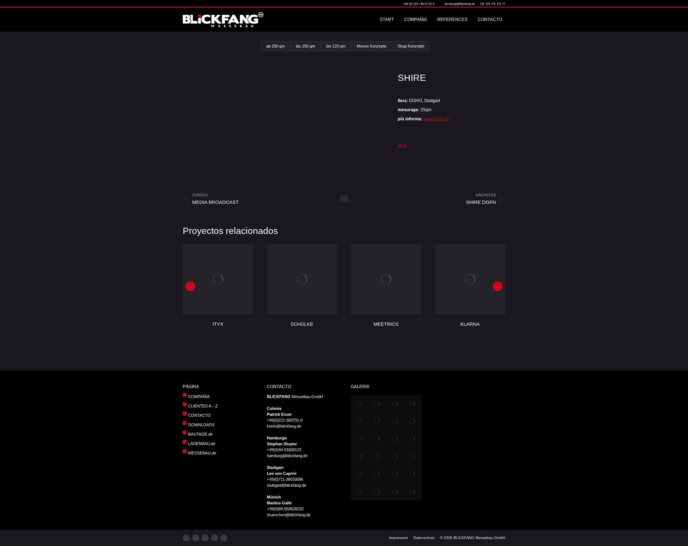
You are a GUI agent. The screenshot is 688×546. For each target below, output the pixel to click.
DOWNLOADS (201, 424)
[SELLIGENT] (359, 492)
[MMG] (377, 456)
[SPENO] (359, 456)
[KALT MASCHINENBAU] (412, 404)
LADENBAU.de (201, 443)
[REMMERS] (377, 439)
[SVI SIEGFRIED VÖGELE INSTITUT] (395, 456)
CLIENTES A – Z (203, 406)
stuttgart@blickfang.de (286, 485)
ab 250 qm (275, 46)
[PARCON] (395, 474)
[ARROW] (359, 421)
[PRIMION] (412, 474)
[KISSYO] (377, 474)
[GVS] (377, 404)
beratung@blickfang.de (460, 3)
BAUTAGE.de (200, 434)
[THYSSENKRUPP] (395, 404)
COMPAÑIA (199, 396)
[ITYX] (395, 421)
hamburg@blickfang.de (287, 455)
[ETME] (412, 421)
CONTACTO (199, 415)
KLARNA (470, 324)
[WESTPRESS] (395, 492)
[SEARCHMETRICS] (377, 492)
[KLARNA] (412, 439)
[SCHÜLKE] (359, 439)
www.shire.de (436, 119)
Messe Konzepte (371, 46)
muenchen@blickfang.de (288, 514)
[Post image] (218, 279)
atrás (402, 145)
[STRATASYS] (359, 404)
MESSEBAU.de (202, 453)
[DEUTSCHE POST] (359, 474)
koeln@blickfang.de (284, 426)
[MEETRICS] (395, 439)
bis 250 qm (305, 46)
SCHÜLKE (302, 324)
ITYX (218, 324)
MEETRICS (386, 324)
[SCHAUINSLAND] (377, 421)
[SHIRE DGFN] (412, 456)
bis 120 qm (336, 46)
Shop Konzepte (410, 46)
